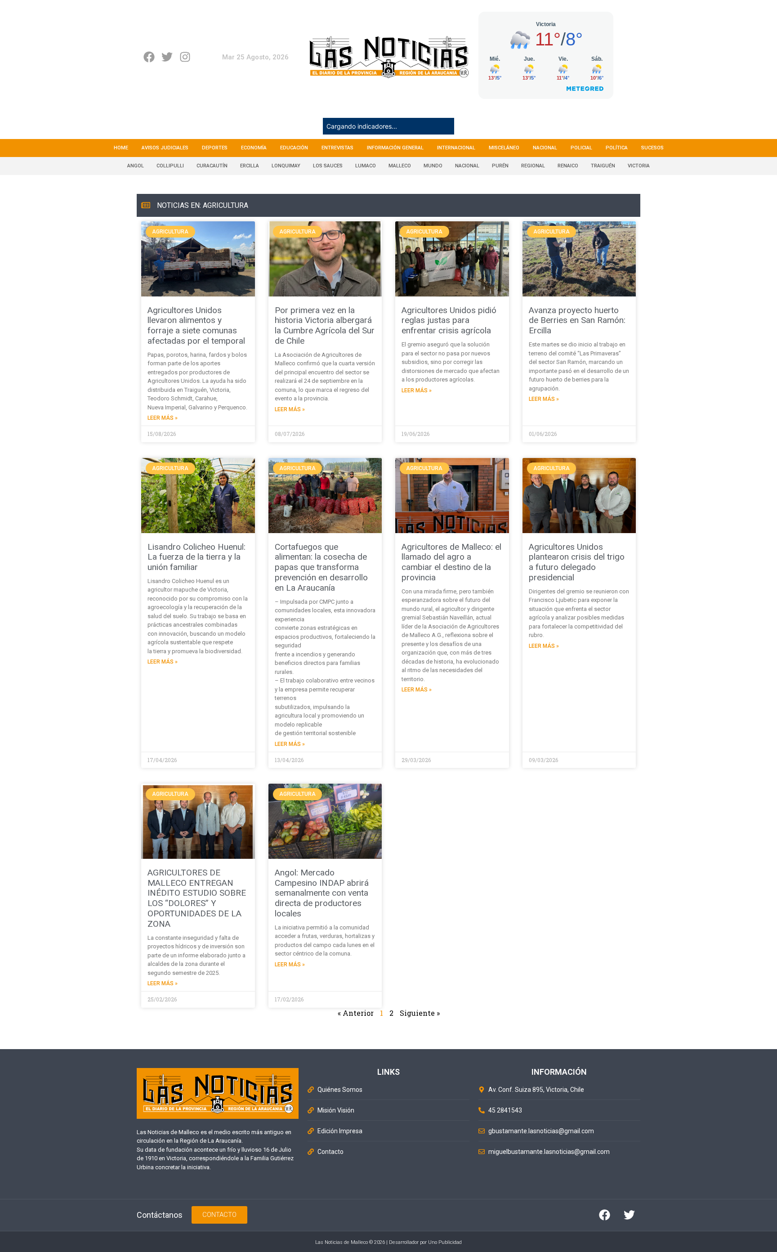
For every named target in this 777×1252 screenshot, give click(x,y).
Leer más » (162, 418)
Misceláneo (504, 148)
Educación (294, 148)
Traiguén (603, 166)
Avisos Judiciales (165, 148)
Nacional (545, 148)
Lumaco (365, 166)
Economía (254, 148)
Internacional (456, 148)
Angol (135, 166)
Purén (500, 166)
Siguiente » (420, 1013)
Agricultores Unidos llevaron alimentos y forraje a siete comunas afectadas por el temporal (196, 325)
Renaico (568, 166)
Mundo (433, 166)
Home (121, 148)
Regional (533, 166)
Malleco (399, 166)
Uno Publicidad (445, 1242)
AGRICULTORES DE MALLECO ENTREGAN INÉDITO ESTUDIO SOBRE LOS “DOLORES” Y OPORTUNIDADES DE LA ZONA (196, 898)
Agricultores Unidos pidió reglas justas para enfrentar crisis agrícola (449, 320)
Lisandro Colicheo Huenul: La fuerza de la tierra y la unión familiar (196, 557)
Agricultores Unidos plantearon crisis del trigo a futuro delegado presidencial (577, 562)
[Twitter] (167, 57)
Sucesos (652, 148)
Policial (581, 148)
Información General (395, 148)
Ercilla (249, 166)
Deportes (215, 148)
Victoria (639, 166)
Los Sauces (328, 166)
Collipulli (170, 166)
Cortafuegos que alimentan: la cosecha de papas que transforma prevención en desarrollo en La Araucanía (321, 567)
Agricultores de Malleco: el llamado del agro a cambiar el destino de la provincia (451, 562)
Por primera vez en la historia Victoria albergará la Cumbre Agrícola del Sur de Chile (325, 325)
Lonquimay (286, 166)
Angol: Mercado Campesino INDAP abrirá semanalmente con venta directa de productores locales (322, 893)
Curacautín (212, 166)
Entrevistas (337, 148)
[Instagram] (185, 57)
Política (617, 148)
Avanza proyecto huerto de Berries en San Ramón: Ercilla (577, 320)
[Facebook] (149, 57)
